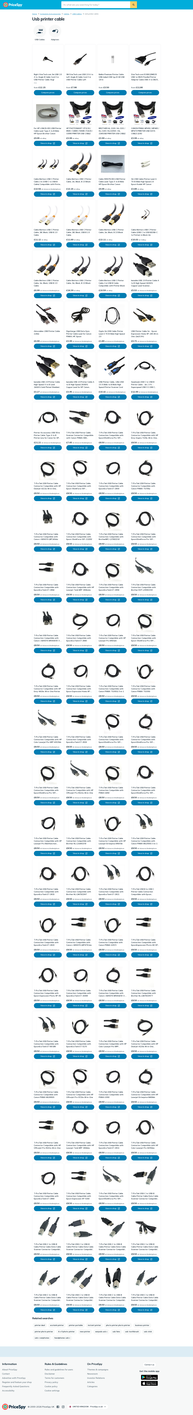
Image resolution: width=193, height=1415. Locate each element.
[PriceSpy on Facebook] (57, 1406)
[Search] (133, 4)
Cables (66, 14)
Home (34, 14)
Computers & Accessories (50, 14)
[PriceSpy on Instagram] (63, 1406)
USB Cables (77, 14)
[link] (48, 70)
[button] (149, 1364)
